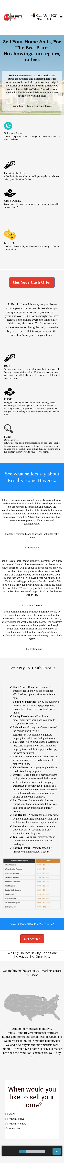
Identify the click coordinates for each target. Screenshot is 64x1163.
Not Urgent (15, 1128)
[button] (61, 17)
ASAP (12, 1114)
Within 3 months (17, 1123)
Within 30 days (16, 1118)
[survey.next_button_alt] (57, 1151)
